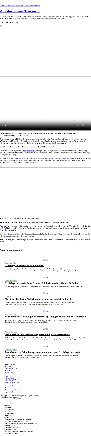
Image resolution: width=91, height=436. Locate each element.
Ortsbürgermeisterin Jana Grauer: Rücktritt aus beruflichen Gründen (41, 283)
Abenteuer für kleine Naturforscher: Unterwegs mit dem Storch (38, 299)
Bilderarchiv (8, 372)
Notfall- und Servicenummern (14, 388)
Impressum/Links (10, 392)
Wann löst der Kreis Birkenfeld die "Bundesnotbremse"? (20, 6)
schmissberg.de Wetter (12, 382)
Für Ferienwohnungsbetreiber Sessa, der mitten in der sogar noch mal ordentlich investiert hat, (35, 158)
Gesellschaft (8, 366)
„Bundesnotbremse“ (29, 151)
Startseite (7, 405)
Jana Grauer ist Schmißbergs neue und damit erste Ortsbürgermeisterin (42, 352)
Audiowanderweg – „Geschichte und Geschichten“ (18, 419)
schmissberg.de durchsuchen (12, 427)
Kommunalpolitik (11, 263)
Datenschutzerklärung (12, 390)
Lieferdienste (9, 386)
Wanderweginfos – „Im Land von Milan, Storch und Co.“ (20, 423)
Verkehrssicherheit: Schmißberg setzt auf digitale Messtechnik (37, 334)
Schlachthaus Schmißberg (11, 433)
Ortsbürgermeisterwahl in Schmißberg (25, 265)
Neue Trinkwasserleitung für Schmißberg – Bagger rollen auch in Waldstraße (45, 316)
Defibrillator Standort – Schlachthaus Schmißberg (18, 431)
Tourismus (8, 296)
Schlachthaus (9, 378)
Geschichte (8, 370)
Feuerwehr (8, 376)
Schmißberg (4, 230)
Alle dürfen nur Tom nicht (20, 11)
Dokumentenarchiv (9, 425)
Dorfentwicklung (11, 314)
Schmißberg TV (10, 380)
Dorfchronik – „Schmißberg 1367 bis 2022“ (16, 421)
